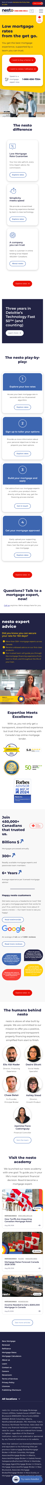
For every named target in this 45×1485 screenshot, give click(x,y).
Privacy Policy (8, 1382)
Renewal (6, 1345)
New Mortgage (9, 1341)
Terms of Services (10, 1379)
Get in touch (22, 506)
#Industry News (31, 1258)
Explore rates (18, 175)
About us (6, 1360)
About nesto (17, 263)
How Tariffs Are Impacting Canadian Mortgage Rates (18, 1220)
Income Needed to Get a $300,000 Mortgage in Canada (22, 1306)
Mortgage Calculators (11, 1356)
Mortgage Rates (9, 1352)
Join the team (22, 1140)
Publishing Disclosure (11, 1390)
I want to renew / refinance (21, 69)
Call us (7, 605)
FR (31, 11)
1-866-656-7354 (31, 79)
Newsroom (7, 1375)
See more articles (22, 1323)
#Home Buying (23, 1301)
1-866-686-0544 (21, 11)
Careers (5, 1371)
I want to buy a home (21, 60)
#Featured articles (25, 1215)
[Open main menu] (41, 11)
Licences (6, 1386)
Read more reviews (13, 944)
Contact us (7, 1367)
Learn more (13, 333)
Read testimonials (13, 920)
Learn (4, 1364)
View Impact (38, 3)
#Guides (21, 1258)
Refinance (6, 1349)
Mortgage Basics (11, 1215)
